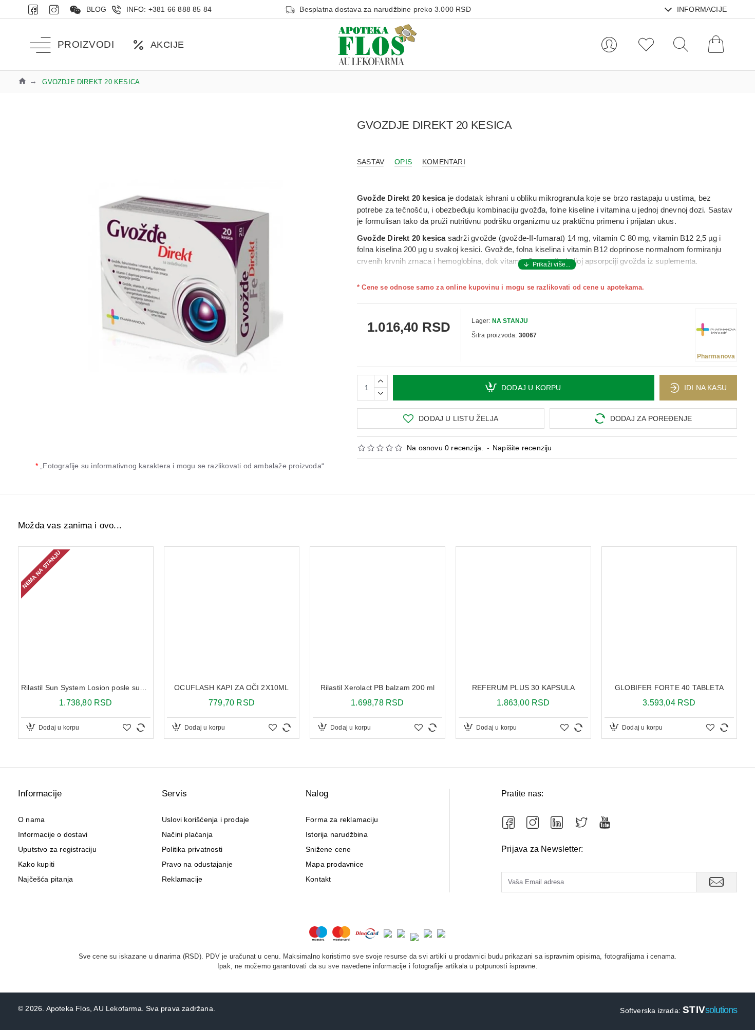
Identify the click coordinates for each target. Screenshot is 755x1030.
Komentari (443, 162)
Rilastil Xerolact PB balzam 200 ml (377, 687)
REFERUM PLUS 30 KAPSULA (523, 687)
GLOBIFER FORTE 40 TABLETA (669, 687)
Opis (403, 162)
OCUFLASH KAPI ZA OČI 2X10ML (231, 687)
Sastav (370, 162)
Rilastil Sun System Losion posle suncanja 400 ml (85, 687)
